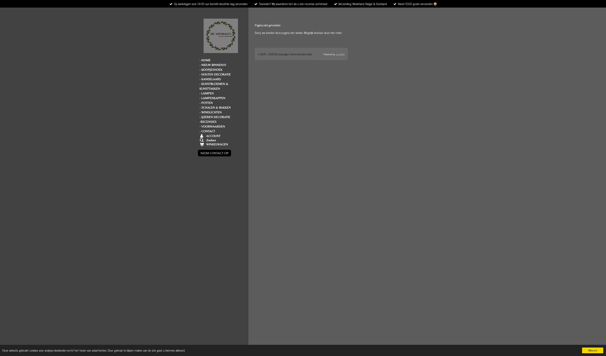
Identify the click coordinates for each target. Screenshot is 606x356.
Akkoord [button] (592, 350)
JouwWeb (340, 54)
